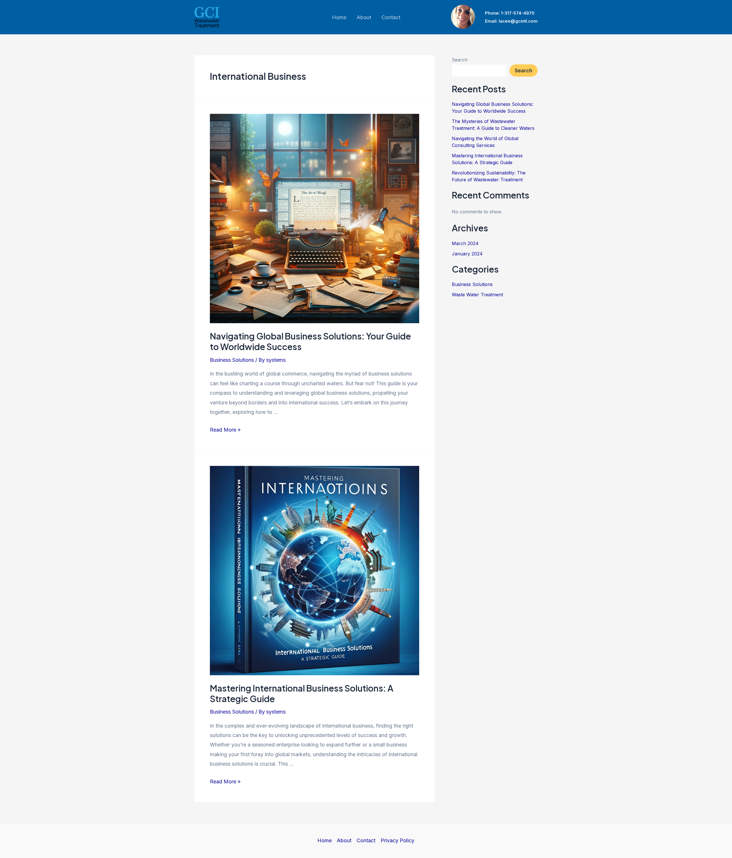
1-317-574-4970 (517, 13)
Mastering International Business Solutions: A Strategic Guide (301, 693)
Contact (366, 840)
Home (324, 840)
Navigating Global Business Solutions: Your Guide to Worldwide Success (310, 341)
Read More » (225, 430)
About (344, 840)
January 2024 (467, 254)
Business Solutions (232, 360)
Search (460, 60)
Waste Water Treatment (477, 294)
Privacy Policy (397, 840)
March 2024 (465, 243)
